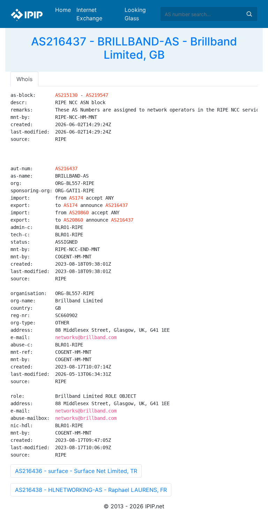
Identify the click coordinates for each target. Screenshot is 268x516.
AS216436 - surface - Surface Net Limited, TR (76, 470)
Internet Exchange (89, 14)
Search (249, 14)
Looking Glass (135, 14)
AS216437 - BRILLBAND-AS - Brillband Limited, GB (134, 48)
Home (63, 9)
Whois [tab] (24, 79)
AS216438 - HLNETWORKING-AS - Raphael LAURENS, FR (91, 489)
